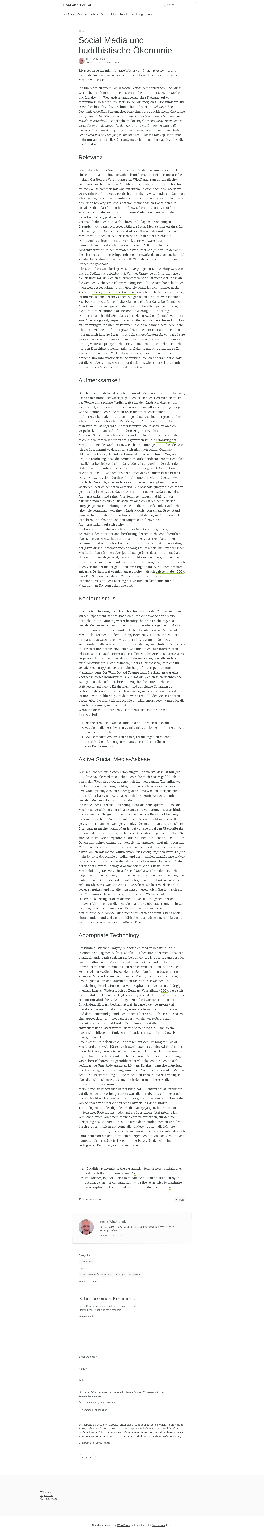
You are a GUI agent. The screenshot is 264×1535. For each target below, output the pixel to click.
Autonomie (158, 1525)
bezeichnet (135, 111)
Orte (103, 14)
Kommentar (86, 1316)
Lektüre (112, 14)
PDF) (164, 990)
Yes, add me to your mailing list (98, 1402)
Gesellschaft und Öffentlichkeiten (96, 1274)
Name (83, 1368)
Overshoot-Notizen (87, 14)
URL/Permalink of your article (94, 1442)
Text (84, 31)
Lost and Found (77, 5)
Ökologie (120, 1274)
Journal (151, 14)
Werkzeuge (138, 14)
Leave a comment (91, 1199)
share (181, 1199)
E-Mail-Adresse (88, 1356)
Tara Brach (170, 473)
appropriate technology (102, 1018)
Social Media (135, 1274)
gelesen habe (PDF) (170, 571)
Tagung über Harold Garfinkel (114, 292)
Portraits (124, 14)
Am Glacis (68, 14)
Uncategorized (87, 1261)
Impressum (46, 1495)
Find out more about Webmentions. (158, 1436)
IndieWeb (168, 1032)
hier (115, 1230)
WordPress (123, 1525)
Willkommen (47, 1492)
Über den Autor (48, 1498)
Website (83, 1380)
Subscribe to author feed (114, 1235)
